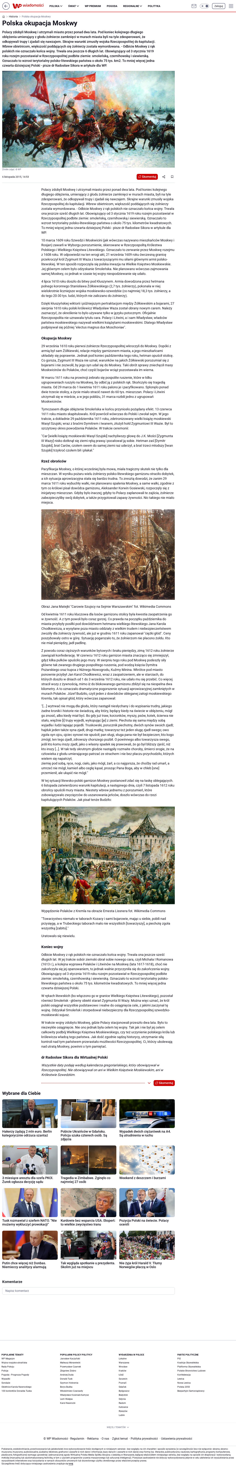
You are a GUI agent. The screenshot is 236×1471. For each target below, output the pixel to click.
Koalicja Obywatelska (188, 1362)
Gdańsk (122, 1387)
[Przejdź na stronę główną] (6, 8)
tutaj (71, 1463)
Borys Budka (66, 1387)
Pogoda (112, 6)
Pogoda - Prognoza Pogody (15, 1375)
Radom (122, 1403)
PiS (179, 1358)
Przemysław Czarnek (70, 1366)
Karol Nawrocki (67, 1403)
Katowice (123, 1407)
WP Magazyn (8, 1358)
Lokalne (122, 1358)
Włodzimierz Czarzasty (71, 1391)
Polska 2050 (183, 1387)
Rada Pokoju (7, 1366)
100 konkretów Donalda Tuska (16, 1391)
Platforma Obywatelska (189, 1366)
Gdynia (122, 1399)
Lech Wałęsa (66, 1399)
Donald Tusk (66, 1379)
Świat (72, 6)
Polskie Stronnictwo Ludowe (191, 1370)
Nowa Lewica (184, 1383)
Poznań (122, 1383)
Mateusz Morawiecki (70, 1362)
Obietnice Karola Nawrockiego (16, 1387)
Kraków (122, 1370)
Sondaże (5, 1383)
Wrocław (123, 1366)
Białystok (123, 1395)
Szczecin (123, 1379)
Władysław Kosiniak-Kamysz (74, 1395)
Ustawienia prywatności (176, 1438)
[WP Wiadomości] (31, 6)
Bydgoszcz (124, 1391)
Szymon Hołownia (69, 1383)
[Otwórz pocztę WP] (194, 6)
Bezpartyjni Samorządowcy (190, 1391)
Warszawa (124, 1362)
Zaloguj (218, 6)
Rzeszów (123, 1411)
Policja (4, 1370)
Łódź (121, 1375)
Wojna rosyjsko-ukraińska (14, 1362)
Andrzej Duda (67, 1375)
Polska (54, 6)
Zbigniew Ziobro (68, 1370)
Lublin (122, 1415)
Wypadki (5, 1379)
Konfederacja (184, 1375)
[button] (204, 6)
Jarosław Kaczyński (70, 1358)
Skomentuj (149, 176)
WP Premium (93, 6)
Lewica (180, 1379)
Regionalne (131, 6)
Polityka (154, 6)
